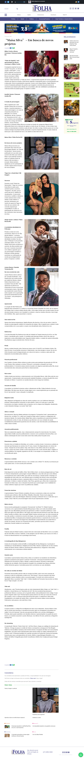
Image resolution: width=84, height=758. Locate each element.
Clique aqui (33, 678)
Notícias (19, 14)
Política (32, 19)
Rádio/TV (65, 14)
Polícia (13, 19)
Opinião (29, 14)
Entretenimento (40, 14)
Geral (22, 19)
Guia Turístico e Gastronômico (64, 19)
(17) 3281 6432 (48, 752)
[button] (6, 28)
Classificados (53, 14)
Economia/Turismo (44, 19)
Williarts (70, 754)
